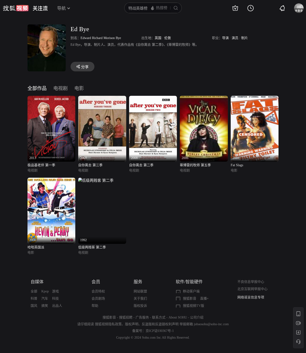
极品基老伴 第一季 (41, 165)
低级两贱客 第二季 (92, 247)
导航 (61, 8)
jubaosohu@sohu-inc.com (211, 324)
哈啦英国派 (35, 247)
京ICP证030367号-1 (160, 331)
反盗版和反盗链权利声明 (160, 324)
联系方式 (158, 317)
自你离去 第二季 (141, 165)
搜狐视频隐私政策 (108, 324)
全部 (34, 291)
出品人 (57, 305)
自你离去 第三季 (90, 165)
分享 (85, 67)
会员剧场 (98, 298)
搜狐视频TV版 (193, 305)
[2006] (204, 99)
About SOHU (178, 317)
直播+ (204, 298)
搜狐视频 (15, 8)
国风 (34, 305)
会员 (96, 281)
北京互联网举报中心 (252, 289)
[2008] (102, 99)
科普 (34, 298)
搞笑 (44, 305)
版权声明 (131, 324)
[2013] (51, 99)
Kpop (45, 291)
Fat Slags (237, 165)
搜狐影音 (189, 298)
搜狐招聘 (125, 317)
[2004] (255, 99)
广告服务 (142, 317)
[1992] (96, 180)
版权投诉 (140, 305)
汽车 (44, 298)
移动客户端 (191, 291)
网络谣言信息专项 (250, 297)
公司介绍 (196, 317)
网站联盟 (140, 291)
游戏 (55, 291)
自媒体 (37, 281)
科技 (55, 298)
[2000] (51, 180)
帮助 (95, 305)
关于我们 (140, 298)
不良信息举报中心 (250, 282)
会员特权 (98, 291)
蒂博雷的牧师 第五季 (195, 165)
